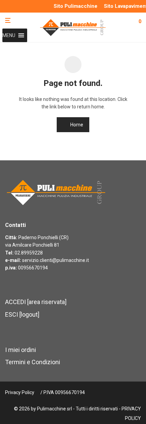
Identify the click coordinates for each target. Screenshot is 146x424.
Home (76, 124)
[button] (8, 35)
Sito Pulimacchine (75, 6)
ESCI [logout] (22, 314)
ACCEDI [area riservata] (36, 301)
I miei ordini (20, 349)
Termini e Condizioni (32, 362)
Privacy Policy (19, 392)
